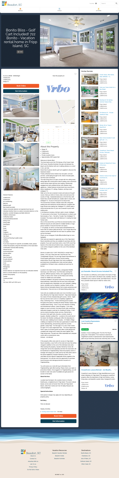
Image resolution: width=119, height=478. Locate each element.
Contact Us (33, 458)
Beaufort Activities (59, 458)
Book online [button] (85, 329)
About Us (33, 456)
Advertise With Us (33, 461)
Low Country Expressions (90, 321)
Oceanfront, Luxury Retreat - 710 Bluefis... (96, 370)
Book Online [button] (21, 86)
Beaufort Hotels (59, 456)
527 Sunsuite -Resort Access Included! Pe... (97, 271)
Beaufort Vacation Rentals (59, 453)
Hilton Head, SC (86, 464)
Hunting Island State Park (49, 411)
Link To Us (33, 464)
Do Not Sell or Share (33, 469)
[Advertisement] (99, 212)
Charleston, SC (86, 456)
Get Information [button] (21, 91)
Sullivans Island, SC (86, 461)
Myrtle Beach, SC (86, 453)
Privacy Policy (33, 467)
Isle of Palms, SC (86, 458)
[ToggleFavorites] (75, 74)
